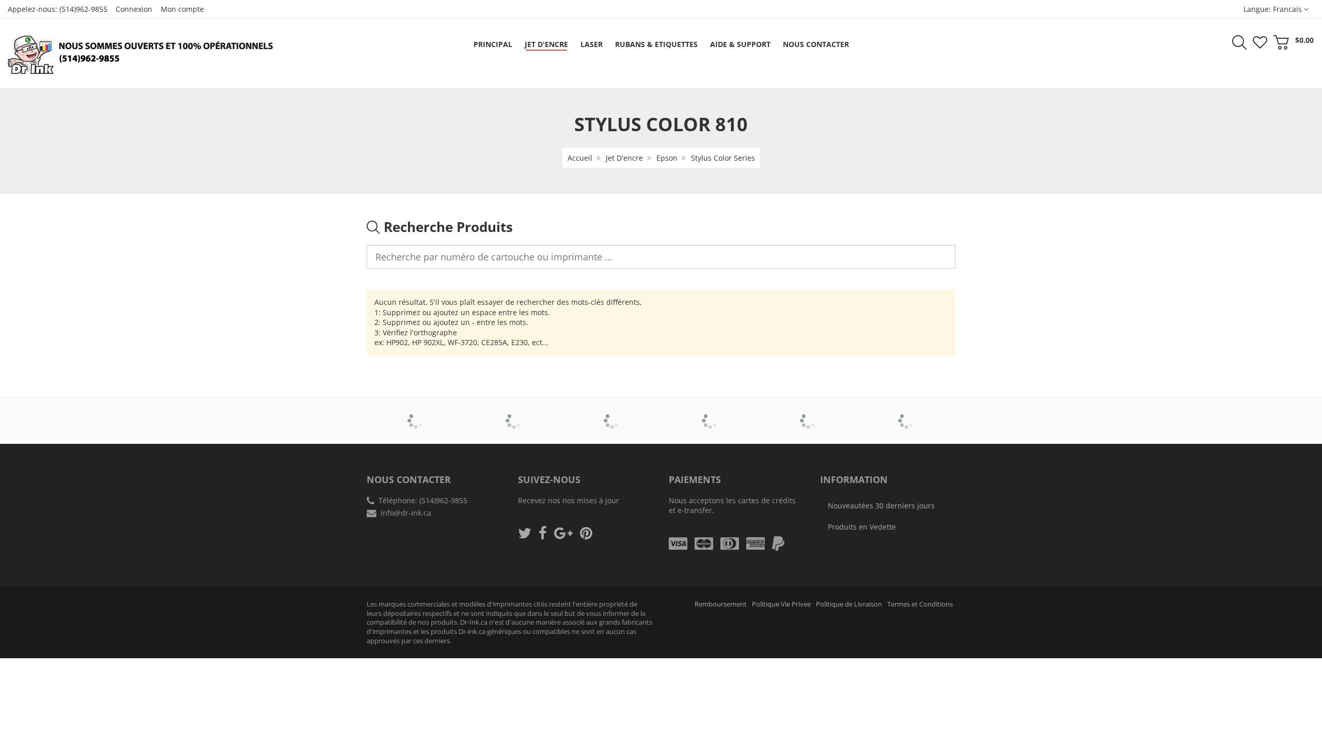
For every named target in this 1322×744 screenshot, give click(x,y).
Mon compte (182, 9)
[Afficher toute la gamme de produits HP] (808, 413)
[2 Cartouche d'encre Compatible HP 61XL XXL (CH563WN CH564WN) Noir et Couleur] (29, 709)
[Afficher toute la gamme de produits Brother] (416, 413)
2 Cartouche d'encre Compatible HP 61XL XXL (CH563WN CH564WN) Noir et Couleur (108, 712)
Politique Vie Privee (781, 604)
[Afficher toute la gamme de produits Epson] (710, 413)
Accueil (580, 158)
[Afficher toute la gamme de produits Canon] (514, 413)
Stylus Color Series (723, 158)
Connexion (134, 9)
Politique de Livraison (849, 604)
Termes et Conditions (920, 604)
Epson (667, 158)
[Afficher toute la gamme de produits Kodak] (906, 413)
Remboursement (721, 604)
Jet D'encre (624, 158)
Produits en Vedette (862, 527)
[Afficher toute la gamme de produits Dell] (612, 413)
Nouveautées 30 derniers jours (881, 505)
